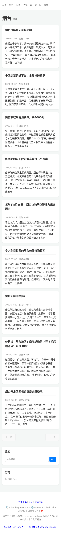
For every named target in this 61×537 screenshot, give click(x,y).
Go (52, 459)
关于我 (38, 5)
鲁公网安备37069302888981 (43, 527)
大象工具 (28, 5)
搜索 (46, 5)
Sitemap (39, 502)
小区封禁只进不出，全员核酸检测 (25, 75)
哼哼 (11, 5)
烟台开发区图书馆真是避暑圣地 (23, 391)
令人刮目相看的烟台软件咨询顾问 (25, 250)
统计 (31, 502)
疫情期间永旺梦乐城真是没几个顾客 (26, 159)
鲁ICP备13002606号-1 (15, 527)
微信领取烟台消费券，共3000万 (24, 117)
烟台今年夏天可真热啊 (18, 30)
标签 (18, 5)
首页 (4, 5)
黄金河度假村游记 (16, 296)
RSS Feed (12, 479)
